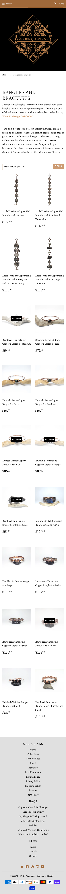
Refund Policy (33, 777)
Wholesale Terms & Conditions (33, 830)
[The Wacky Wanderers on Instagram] (37, 867)
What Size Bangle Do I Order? (17, 116)
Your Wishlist (33, 758)
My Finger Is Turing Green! (33, 816)
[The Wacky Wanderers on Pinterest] (32, 867)
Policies (33, 825)
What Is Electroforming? (33, 821)
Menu (9, 3)
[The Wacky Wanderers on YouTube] (42, 867)
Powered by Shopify (45, 876)
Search (33, 763)
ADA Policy (33, 795)
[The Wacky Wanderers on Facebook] (27, 867)
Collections (33, 754)
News (33, 847)
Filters (58, 166)
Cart (61, 3)
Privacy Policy (33, 781)
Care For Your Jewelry (33, 812)
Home (4, 74)
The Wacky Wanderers (25, 876)
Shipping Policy (33, 786)
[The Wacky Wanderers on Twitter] (21, 867)
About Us (33, 767)
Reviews (33, 790)
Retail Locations (33, 772)
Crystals (33, 856)
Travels (33, 851)
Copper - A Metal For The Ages (33, 807)
